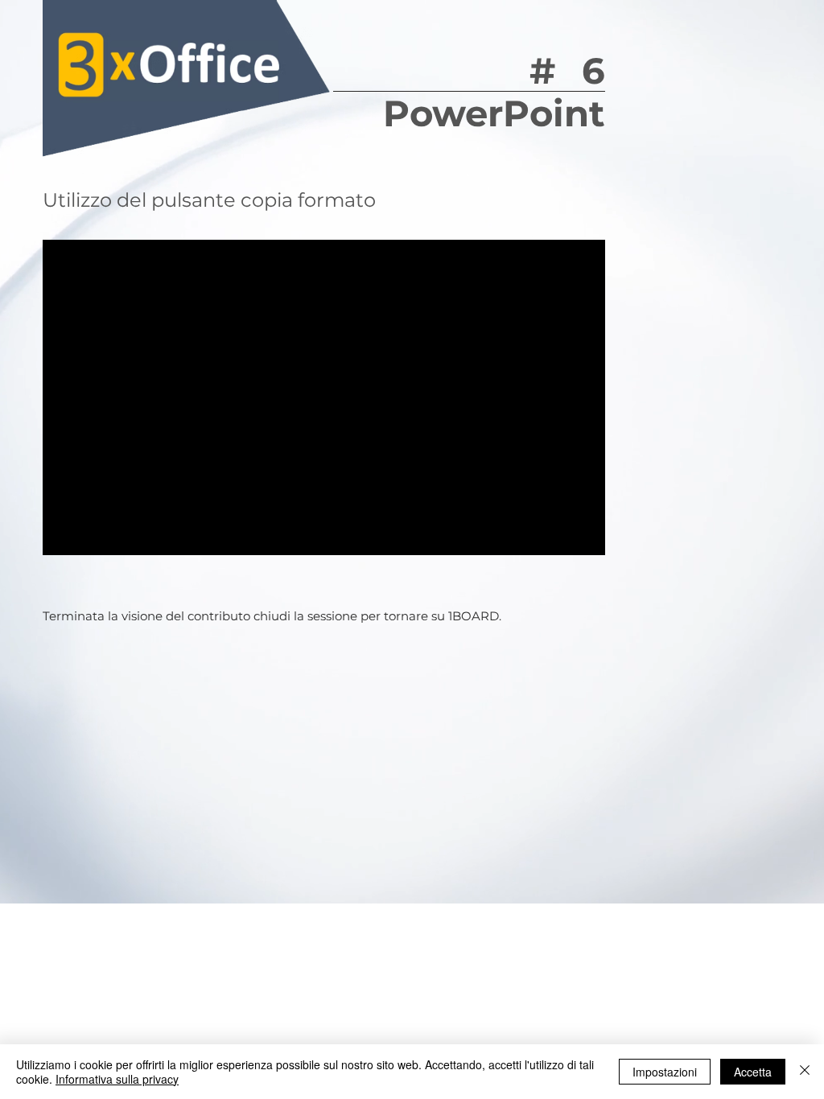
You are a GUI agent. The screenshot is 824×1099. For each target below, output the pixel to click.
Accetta (753, 1072)
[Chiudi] (804, 1071)
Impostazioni (664, 1072)
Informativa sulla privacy (117, 1079)
